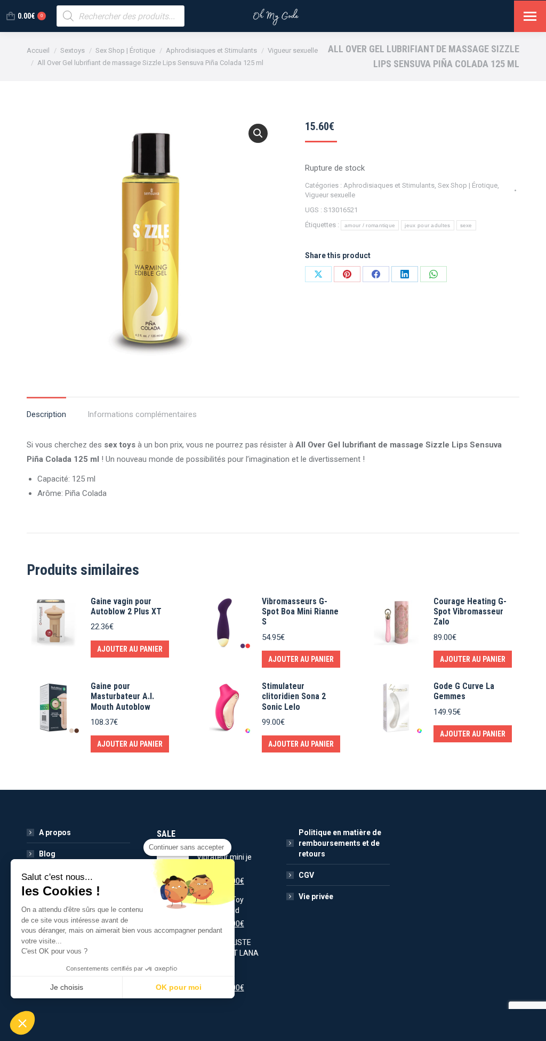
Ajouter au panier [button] (130, 649)
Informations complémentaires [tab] (142, 414)
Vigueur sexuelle (330, 195)
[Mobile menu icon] (530, 16)
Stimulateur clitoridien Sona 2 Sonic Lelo (294, 696)
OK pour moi (179, 987)
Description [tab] (46, 414)
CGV (306, 875)
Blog (47, 854)
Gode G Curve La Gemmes (463, 691)
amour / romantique (369, 225)
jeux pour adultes (427, 225)
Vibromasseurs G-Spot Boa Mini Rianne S (300, 611)
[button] (258, 133)
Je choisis (66, 987)
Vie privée (316, 896)
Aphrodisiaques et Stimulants (389, 185)
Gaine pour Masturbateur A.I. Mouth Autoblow (122, 696)
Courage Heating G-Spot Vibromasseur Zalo (470, 611)
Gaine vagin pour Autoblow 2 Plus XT (126, 606)
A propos (55, 832)
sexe (466, 225)
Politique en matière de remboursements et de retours (340, 843)
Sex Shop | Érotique (467, 185)
